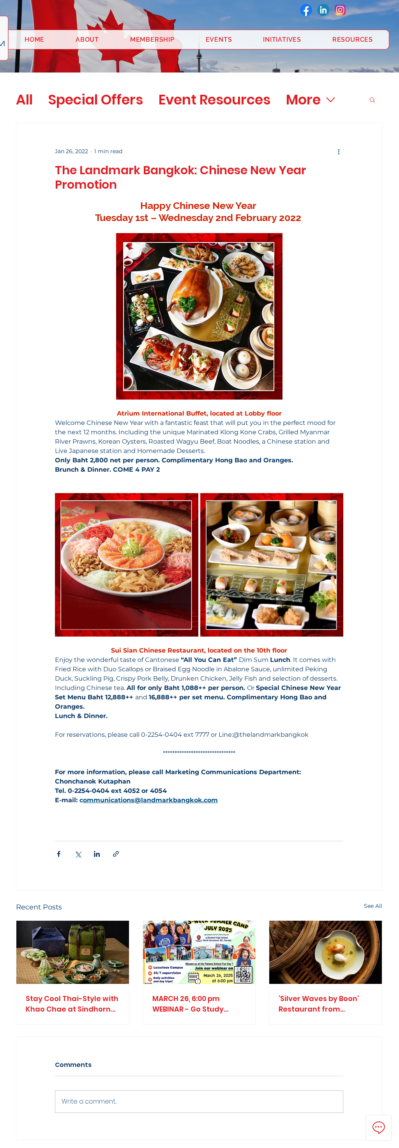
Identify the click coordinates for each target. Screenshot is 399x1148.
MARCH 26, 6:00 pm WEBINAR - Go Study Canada (188, 1004)
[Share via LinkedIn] (97, 854)
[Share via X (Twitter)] (77, 854)
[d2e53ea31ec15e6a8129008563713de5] (340, 10)
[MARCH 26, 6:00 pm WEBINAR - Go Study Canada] (199, 952)
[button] (372, 99)
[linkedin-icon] (323, 10)
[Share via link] (116, 854)
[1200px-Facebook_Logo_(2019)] (306, 10)
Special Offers (95, 99)
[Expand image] (126, 565)
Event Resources (214, 99)
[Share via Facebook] (58, 854)
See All (373, 905)
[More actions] (338, 151)
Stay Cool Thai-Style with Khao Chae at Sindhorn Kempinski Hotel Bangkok (72, 1004)
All (24, 99)
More (303, 99)
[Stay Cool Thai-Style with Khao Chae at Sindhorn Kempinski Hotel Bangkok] (72, 952)
